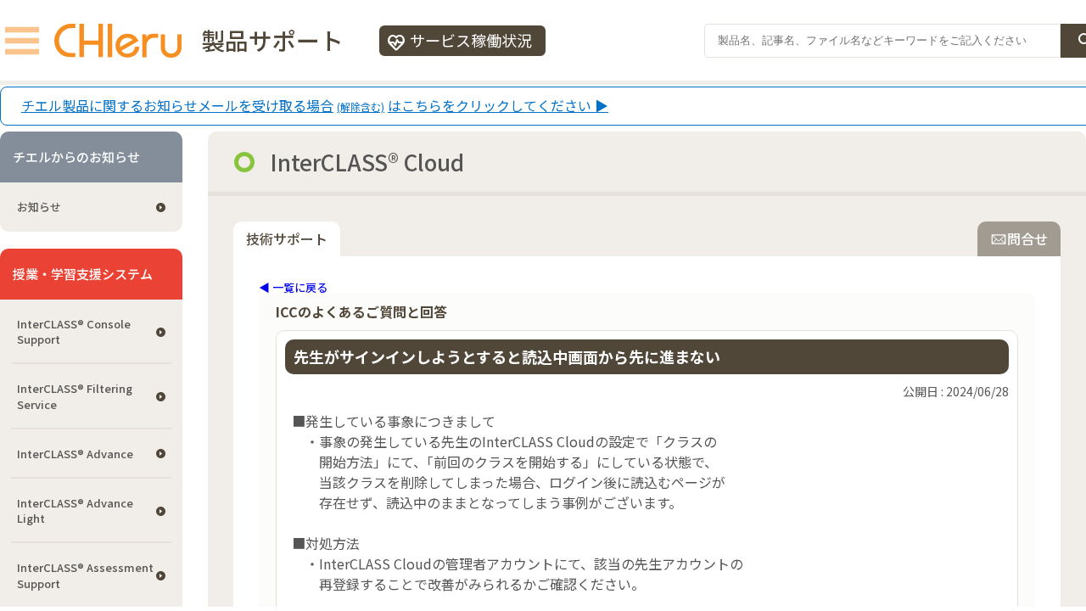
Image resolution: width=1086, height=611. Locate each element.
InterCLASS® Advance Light (75, 510)
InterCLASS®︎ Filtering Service (74, 396)
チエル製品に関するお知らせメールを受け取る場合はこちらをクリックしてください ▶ (314, 106)
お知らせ (39, 207)
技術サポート (286, 238)
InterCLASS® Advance (75, 454)
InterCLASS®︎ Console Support (74, 331)
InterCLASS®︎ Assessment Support (85, 575)
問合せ (1027, 238)
